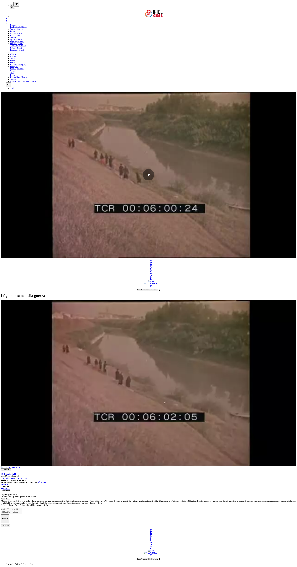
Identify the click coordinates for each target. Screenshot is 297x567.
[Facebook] (151, 265)
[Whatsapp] (151, 261)
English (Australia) (17, 42)
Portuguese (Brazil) (17, 50)
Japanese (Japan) (16, 29)
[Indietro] (11, 5)
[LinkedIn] (151, 275)
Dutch (12, 75)
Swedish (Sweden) (17, 44)
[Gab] (151, 281)
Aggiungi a (25, 478)
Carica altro (6, 526)
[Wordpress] (151, 277)
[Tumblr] (150, 269)
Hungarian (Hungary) (18, 65)
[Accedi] (12, 88)
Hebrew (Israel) (16, 48)
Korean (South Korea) (18, 77)
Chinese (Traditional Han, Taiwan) (23, 81)
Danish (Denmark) (17, 69)
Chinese (13, 54)
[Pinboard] (151, 279)
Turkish (13, 79)
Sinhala (13, 37)
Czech (12, 71)
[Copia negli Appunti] (151, 286)
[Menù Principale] (16, 4)
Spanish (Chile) (16, 39)
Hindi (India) (15, 35)
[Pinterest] (151, 271)
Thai (12, 73)
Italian (12, 31)
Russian (13, 25)
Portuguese (14, 67)
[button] (6, 469)
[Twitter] (151, 267)
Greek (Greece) (16, 33)
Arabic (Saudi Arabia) (18, 46)
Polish (12, 60)
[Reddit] (151, 273)
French (12, 62)
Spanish (13, 58)
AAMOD (6, 489)
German (13, 56)
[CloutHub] (150, 284)
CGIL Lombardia (7, 474)
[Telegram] (151, 263)
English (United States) (18, 27)
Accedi (43, 482)
